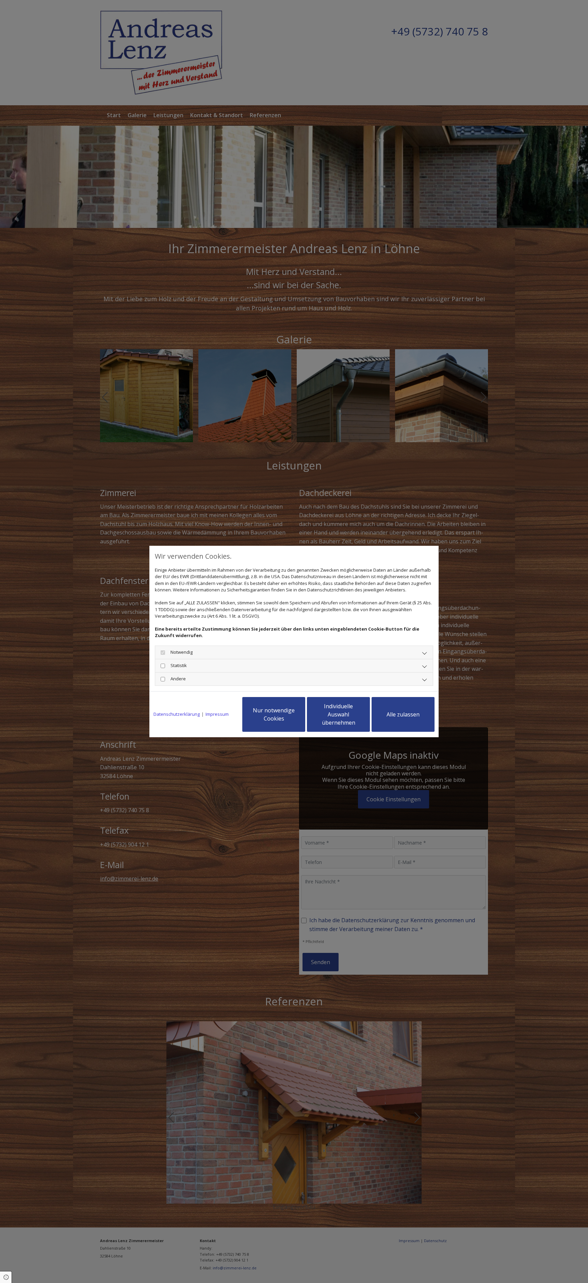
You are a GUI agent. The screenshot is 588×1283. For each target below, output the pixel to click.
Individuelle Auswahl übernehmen (338, 714)
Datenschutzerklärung (176, 714)
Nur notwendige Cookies (274, 714)
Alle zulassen (403, 714)
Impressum (217, 714)
